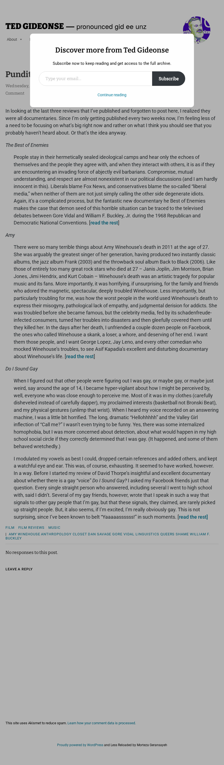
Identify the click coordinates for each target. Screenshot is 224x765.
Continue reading (112, 95)
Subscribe (169, 78)
